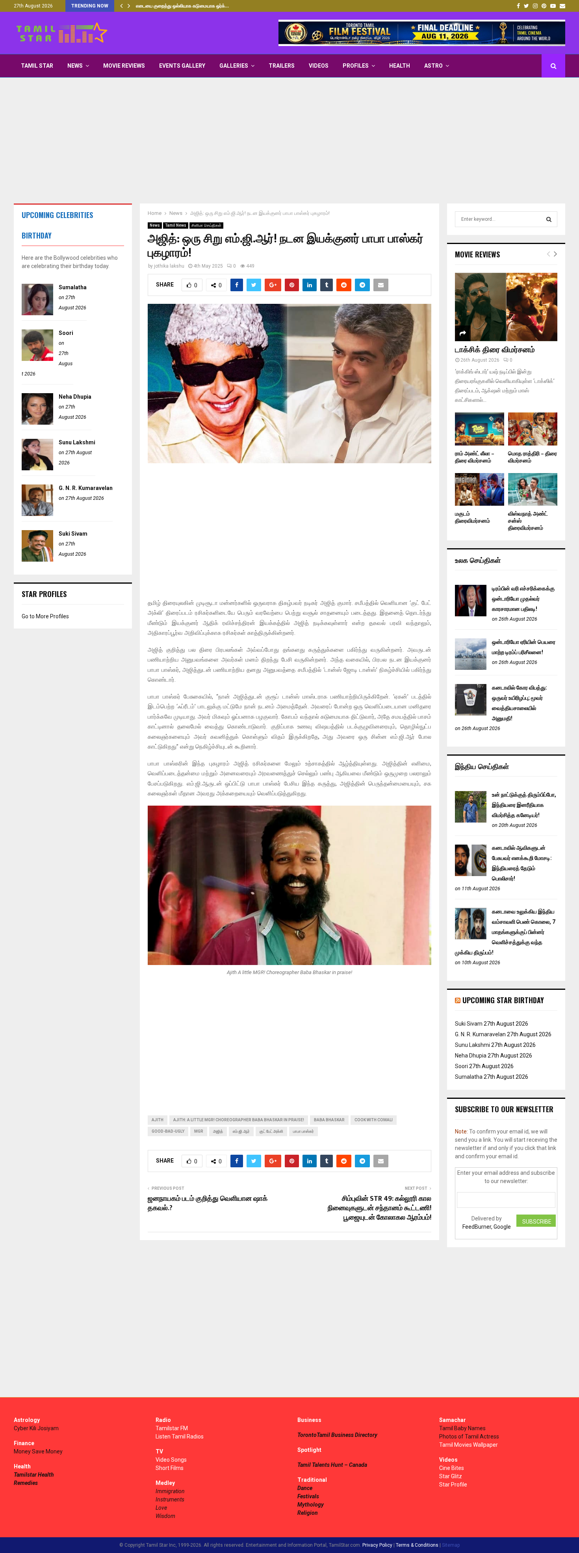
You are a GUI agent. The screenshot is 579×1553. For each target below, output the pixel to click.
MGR (198, 1131)
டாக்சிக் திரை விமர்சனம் (495, 350)
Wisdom (165, 1516)
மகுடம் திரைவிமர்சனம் (472, 517)
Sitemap (451, 1545)
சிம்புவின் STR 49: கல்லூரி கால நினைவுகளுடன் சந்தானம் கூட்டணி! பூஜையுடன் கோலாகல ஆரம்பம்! (379, 1208)
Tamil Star (37, 66)
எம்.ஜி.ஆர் (241, 1131)
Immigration (170, 1491)
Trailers (282, 66)
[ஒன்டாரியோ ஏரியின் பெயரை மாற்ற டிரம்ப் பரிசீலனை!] (470, 668)
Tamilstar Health (34, 1475)
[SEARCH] (548, 219)
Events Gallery (182, 66)
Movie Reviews (124, 66)
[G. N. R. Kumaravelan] (37, 514)
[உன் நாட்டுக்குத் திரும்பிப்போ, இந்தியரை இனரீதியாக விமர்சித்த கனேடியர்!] (470, 820)
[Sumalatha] (37, 313)
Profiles (356, 66)
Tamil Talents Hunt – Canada (332, 1465)
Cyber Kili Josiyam (36, 1428)
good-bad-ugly (168, 1131)
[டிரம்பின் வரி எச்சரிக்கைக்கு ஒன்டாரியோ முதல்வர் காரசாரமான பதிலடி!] (470, 614)
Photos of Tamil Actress (469, 1436)
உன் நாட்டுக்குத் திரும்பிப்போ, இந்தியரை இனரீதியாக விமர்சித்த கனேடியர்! (524, 804)
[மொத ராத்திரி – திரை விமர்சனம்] (532, 428)
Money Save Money (38, 1451)
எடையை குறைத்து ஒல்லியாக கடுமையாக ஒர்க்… (182, 6)
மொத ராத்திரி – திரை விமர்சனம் (532, 457)
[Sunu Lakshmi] (37, 468)
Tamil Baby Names (462, 1428)
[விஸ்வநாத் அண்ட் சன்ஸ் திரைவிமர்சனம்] (532, 489)
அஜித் (218, 1131)
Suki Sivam (73, 534)
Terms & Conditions (417, 1545)
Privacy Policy (377, 1545)
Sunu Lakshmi (77, 442)
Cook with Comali (373, 1120)
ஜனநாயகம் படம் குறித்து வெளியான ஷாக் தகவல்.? (207, 1203)
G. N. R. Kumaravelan (86, 488)
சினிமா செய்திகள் (206, 225)
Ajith (157, 1120)
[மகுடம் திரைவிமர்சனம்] (479, 489)
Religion (307, 1513)
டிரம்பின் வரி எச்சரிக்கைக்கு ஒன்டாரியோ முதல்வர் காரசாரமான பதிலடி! (523, 598)
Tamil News (175, 225)
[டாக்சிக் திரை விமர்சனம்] (506, 307)
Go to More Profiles (45, 616)
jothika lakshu (169, 266)
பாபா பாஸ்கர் (303, 1131)
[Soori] (37, 359)
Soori (66, 333)
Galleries (233, 66)
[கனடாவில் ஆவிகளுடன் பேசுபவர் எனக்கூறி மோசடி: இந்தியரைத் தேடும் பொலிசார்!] (470, 874)
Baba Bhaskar (329, 1120)
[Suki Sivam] (37, 559)
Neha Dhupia (75, 397)
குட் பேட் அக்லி (271, 1131)
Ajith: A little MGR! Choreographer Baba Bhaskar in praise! (238, 1120)
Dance (304, 1488)
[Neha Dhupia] (37, 423)
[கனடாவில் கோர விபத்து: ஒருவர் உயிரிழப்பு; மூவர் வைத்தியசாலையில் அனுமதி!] (470, 713)
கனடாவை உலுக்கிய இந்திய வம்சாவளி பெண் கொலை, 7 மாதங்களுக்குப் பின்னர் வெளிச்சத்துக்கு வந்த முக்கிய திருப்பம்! (505, 932)
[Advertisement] (289, 140)
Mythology (310, 1504)
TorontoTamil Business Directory (337, 1435)
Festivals (308, 1496)
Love (161, 1508)
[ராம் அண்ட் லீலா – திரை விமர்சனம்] (479, 428)
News (75, 66)
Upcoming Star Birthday (503, 1000)
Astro (433, 66)
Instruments (170, 1499)
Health (399, 66)
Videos (318, 66)
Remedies (26, 1483)
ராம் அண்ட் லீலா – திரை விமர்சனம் (474, 457)
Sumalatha (73, 287)
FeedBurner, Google (486, 1227)
